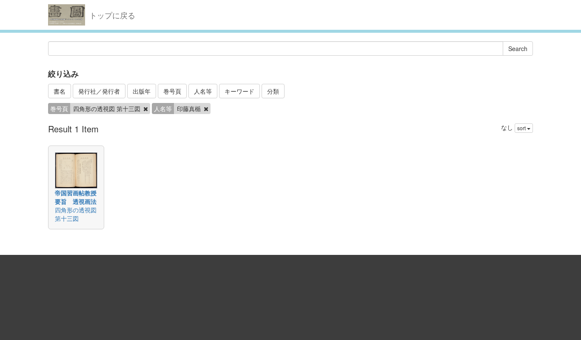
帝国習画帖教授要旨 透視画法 (76, 197)
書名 (60, 91)
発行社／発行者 (99, 91)
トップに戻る (112, 14)
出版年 (142, 91)
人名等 (203, 91)
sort (522, 127)
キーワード (239, 91)
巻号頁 (172, 91)
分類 (273, 91)
